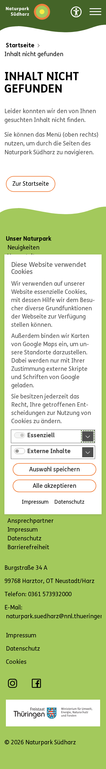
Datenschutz (69, 502)
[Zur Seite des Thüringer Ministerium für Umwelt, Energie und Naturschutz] (53, 713)
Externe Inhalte (49, 451)
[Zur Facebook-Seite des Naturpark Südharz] (36, 686)
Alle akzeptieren (54, 486)
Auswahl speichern (54, 469)
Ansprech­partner (30, 520)
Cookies (16, 662)
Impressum (35, 502)
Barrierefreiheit (28, 547)
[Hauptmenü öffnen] (95, 12)
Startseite (20, 45)
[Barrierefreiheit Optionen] (76, 12)
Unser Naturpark (28, 238)
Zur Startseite (30, 183)
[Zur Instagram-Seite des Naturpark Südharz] (12, 686)
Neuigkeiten (23, 247)
